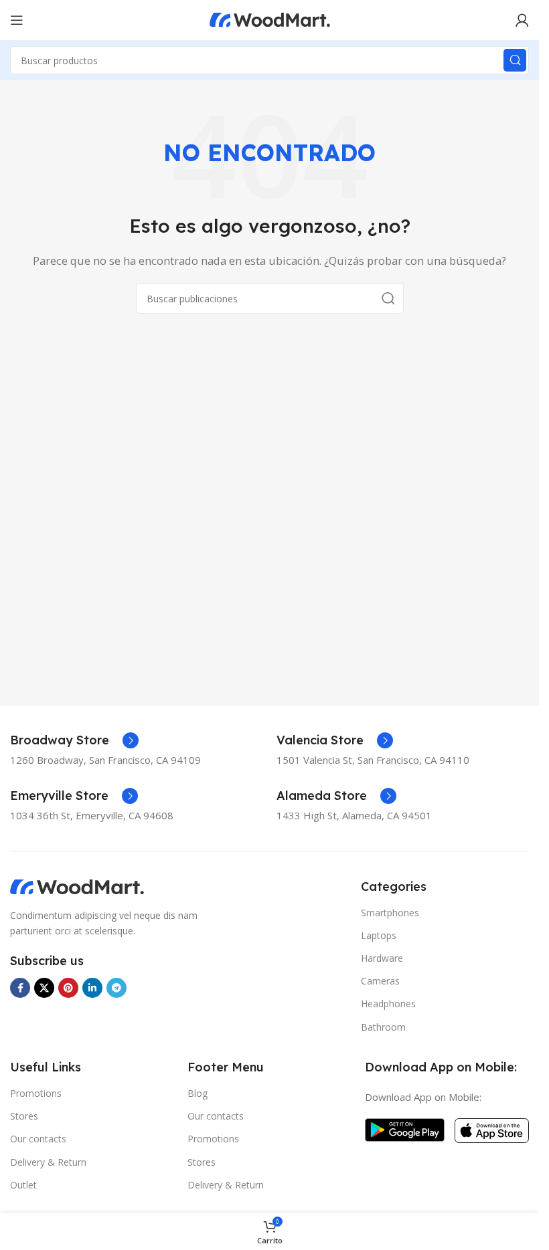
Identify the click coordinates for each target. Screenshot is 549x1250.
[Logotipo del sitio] (270, 18)
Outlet (23, 1184)
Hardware (382, 958)
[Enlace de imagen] (77, 886)
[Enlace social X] (44, 988)
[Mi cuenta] (522, 20)
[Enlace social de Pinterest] (68, 988)
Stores (24, 1116)
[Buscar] (514, 60)
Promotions (36, 1093)
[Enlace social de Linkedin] (92, 988)
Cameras (380, 980)
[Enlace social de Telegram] (116, 988)
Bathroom (383, 1027)
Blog (197, 1093)
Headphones (388, 1003)
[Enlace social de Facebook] (20, 988)
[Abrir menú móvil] (16, 20)
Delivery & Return (48, 1162)
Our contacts (38, 1138)
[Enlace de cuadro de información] (74, 740)
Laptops (378, 935)
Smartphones (390, 912)
